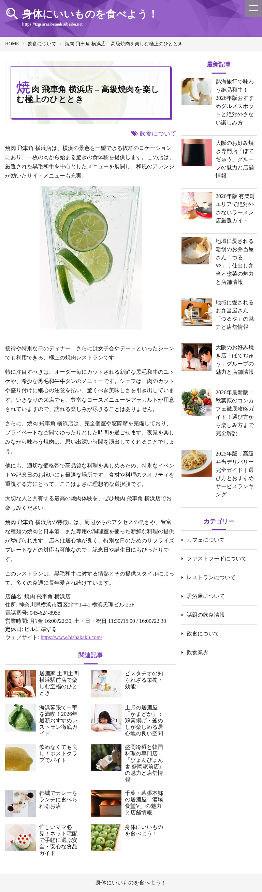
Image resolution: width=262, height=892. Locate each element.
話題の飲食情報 (206, 615)
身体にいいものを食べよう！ (131, 883)
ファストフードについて (217, 559)
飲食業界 (197, 652)
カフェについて (206, 540)
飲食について (42, 43)
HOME (12, 43)
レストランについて (211, 577)
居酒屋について (206, 596)
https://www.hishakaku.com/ (71, 637)
